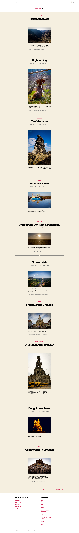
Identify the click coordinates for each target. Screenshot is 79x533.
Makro (42, 513)
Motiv (39, 439)
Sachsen (40, 294)
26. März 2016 (38, 22)
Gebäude (39, 301)
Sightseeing (39, 60)
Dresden (35, 334)
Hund (43, 110)
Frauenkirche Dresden (39, 304)
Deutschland (33, 49)
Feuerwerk (43, 503)
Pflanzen (42, 521)
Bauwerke (30, 334)
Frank (33, 22)
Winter (47, 251)
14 (43, 489)
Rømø (39, 251)
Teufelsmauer (39, 121)
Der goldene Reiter (39, 408)
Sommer (43, 294)
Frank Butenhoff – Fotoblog (22, 530)
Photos (42, 522)
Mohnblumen (17, 500)
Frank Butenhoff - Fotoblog (11, 2)
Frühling (36, 110)
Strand (41, 251)
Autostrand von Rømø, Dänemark (39, 224)
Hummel (41, 110)
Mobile (42, 515)
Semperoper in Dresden (39, 449)
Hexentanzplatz (39, 18)
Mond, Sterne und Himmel (46, 517)
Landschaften (39, 15)
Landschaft (38, 49)
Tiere (45, 110)
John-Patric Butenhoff (45, 510)
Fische (42, 504)
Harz (36, 49)
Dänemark (32, 251)
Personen (43, 520)
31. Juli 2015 (39, 411)
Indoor (42, 508)
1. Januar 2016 (38, 186)
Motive (39, 180)
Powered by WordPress (32, 530)
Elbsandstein (39, 262)
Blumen (42, 501)
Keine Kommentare (46, 22)
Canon (30, 49)
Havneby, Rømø (39, 183)
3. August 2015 (38, 265)
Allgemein (43, 500)
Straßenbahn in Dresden (39, 344)
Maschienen (41, 341)
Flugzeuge (43, 505)
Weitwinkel (42, 49)
